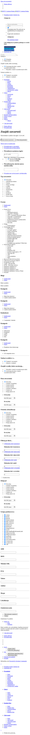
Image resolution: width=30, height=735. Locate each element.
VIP (7, 544)
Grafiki (8, 186)
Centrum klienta (11, 103)
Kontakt (6, 658)
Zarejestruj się (7, 52)
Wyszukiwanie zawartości (11, 614)
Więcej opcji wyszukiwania (8, 143)
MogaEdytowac (10, 528)
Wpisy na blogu (10, 184)
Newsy (9, 95)
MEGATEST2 (10, 521)
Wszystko (8, 180)
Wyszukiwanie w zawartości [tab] (11, 146)
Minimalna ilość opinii (10, 460)
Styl (5, 652)
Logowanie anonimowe (13, 34)
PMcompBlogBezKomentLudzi (14, 531)
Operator (14, 159)
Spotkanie (8, 536)
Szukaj (9, 112)
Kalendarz (10, 85)
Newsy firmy (9, 196)
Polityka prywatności (9, 657)
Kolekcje (9, 98)
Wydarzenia (9, 189)
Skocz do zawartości (6, 1)
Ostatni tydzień (10, 385)
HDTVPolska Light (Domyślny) (15, 653)
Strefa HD (8, 538)
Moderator (9, 526)
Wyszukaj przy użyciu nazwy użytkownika (15, 173)
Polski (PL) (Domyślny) (13, 650)
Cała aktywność (11, 110)
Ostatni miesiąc (10, 386)
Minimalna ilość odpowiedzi (12, 451)
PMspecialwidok (10, 533)
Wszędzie (8, 59)
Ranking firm (10, 106)
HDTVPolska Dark (12, 655)
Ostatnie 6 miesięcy (11, 388)
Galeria (9, 84)
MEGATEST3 (10, 523)
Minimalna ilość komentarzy (12, 443)
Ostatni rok (9, 390)
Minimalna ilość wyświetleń (12, 468)
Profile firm (9, 194)
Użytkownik (9, 541)
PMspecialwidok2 (11, 534)
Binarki (8, 518)
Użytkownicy (6, 477)
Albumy (8, 188)
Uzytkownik (9, 542)
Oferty (5, 93)
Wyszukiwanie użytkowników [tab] (12, 148)
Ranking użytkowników (10, 115)
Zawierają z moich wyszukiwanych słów (12, 67)
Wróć (8, 674)
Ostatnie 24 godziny (11, 383)
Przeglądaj (7, 79)
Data (8, 623)
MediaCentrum (10, 520)
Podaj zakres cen (10, 391)
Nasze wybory (8, 116)
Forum (9, 81)
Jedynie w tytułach (11, 77)
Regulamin (10, 87)
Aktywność (7, 109)
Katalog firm (7, 101)
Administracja (11, 88)
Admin (8, 515)
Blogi (8, 82)
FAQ (8, 97)
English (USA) (11, 648)
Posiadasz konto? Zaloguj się (12, 15)
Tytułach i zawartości (11, 75)
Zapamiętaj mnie (11, 29)
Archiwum (10, 94)
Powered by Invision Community (18, 661)
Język (5, 647)
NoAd (7, 529)
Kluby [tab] (5, 206)
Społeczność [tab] (7, 205)
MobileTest (9, 525)
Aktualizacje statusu (11, 181)
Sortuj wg (6, 621)
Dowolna (8, 382)
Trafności (9, 624)
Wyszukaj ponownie (22, 140)
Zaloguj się (10, 37)
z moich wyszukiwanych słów (16, 69)
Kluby (5, 117)
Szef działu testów (11, 539)
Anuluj (6, 616)
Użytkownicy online (12, 90)
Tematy (8, 183)
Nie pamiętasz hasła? (12, 39)
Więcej (9, 91)
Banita (7, 516)
